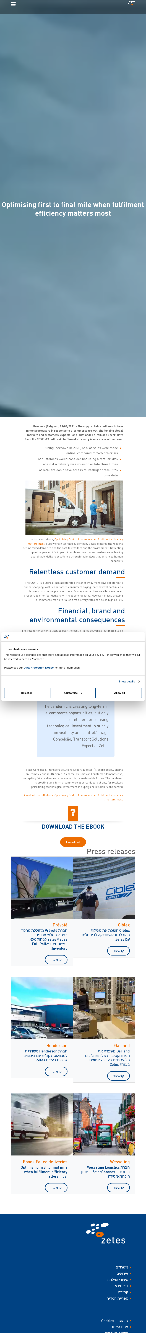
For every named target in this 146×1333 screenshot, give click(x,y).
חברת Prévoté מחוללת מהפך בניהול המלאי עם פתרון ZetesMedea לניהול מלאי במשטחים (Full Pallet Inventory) (44, 939)
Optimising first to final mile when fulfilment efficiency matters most (44, 1171)
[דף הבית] (130, 4)
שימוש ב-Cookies (114, 1320)
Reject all (26, 692)
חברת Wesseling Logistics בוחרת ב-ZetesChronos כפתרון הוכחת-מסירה (105, 1171)
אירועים (122, 1273)
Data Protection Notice (39, 667)
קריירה (123, 1292)
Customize (71, 692)
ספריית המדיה (117, 1298)
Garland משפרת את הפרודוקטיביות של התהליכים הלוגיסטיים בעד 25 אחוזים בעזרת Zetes (107, 1058)
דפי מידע (121, 1286)
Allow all (119, 692)
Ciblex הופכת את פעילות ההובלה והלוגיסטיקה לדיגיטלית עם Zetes (106, 934)
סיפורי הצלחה (117, 1279)
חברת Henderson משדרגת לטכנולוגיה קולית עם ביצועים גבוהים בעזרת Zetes (45, 1055)
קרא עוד (118, 951)
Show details (127, 681)
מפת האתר (119, 1327)
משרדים (122, 1267)
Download (73, 842)
